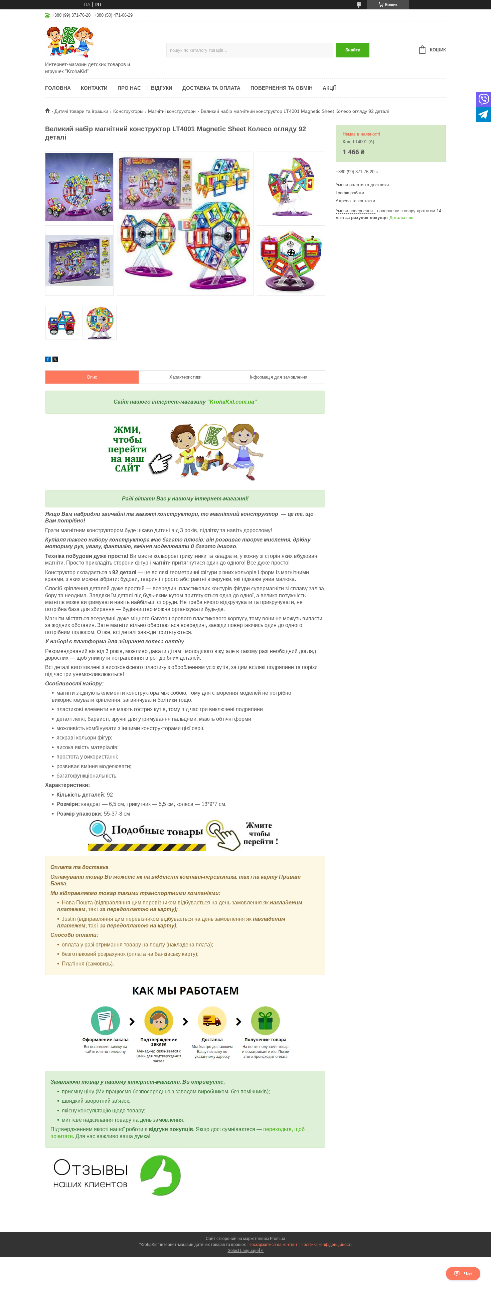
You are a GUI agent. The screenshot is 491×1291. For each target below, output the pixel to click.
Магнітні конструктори (172, 111)
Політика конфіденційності (326, 1244)
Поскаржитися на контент (273, 1244)
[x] (55, 360)
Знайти (352, 49)
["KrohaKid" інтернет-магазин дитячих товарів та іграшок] (103, 42)
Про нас (129, 87)
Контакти (94, 87)
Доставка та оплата (211, 87)
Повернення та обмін (282, 87)
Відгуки (161, 87)
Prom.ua (277, 1238)
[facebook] (48, 360)
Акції (329, 87)
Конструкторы (128, 111)
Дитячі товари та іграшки (81, 111)
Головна (58, 87)
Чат (468, 1273)
